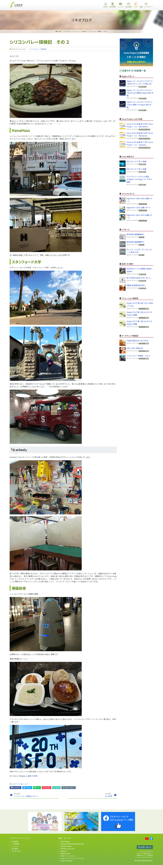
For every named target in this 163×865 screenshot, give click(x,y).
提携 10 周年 (33, 776)
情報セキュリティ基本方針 (145, 855)
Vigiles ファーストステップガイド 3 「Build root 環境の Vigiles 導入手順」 (140, 93)
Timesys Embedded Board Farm (72, 844)
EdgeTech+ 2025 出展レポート (138, 207)
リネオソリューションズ (20, 838)
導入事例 (128, 7)
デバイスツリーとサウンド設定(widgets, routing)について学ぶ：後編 (140, 179)
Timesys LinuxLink (67, 849)
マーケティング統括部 (38, 49)
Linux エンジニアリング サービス (72, 858)
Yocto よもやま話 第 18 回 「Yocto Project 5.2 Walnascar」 (140, 134)
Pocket (47, 788)
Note (57, 788)
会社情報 (112, 7)
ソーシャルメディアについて (144, 857)
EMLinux (63, 851)
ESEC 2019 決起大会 (135, 348)
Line (37, 788)
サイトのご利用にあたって (145, 853)
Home (105, 7)
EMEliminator (65, 853)
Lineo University (66, 861)
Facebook (16, 788)
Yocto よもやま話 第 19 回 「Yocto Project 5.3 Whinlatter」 (140, 125)
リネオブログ (16, 851)
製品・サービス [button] (145, 7)
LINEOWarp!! (65, 841)
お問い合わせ (145, 847)
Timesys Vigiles (66, 846)
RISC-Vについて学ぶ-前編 (136, 169)
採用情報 (16, 844)
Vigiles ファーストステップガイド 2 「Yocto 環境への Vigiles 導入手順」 (139, 105)
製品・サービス (65, 838)
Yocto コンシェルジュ (68, 856)
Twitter (28, 788)
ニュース (120, 7)
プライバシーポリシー (146, 851)
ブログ (135, 7)
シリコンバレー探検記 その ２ (138, 355)
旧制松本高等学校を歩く (136, 285)
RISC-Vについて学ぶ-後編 (136, 161)
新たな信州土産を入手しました (138, 277)
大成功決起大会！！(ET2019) (137, 340)
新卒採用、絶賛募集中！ (135, 234)
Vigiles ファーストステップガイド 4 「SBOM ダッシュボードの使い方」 (139, 82)
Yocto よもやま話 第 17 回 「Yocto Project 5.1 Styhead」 (140, 143)
